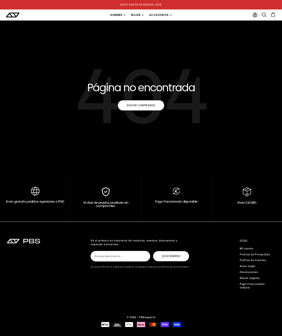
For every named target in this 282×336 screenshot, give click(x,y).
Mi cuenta (246, 248)
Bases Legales (250, 278)
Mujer (136, 15)
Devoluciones (249, 272)
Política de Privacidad (255, 254)
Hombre (116, 15)
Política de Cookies (253, 260)
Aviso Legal (247, 266)
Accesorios (159, 15)
